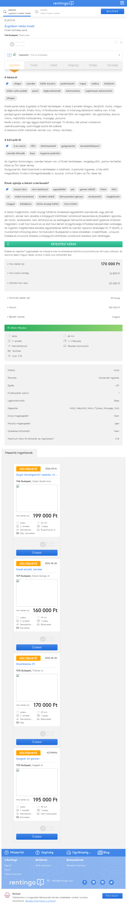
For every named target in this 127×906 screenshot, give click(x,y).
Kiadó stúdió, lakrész (29, 569)
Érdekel (37, 553)
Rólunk (7, 869)
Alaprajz (73, 65)
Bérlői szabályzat (43, 865)
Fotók (34, 65)
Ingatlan (14, 65)
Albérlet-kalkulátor (12, 874)
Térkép (93, 65)
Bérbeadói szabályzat (76, 865)
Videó (53, 65)
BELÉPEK (112, 11)
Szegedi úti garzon (28, 758)
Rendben (112, 895)
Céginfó (7, 865)
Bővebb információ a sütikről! (40, 901)
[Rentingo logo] (63, 3)
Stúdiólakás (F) (25, 664)
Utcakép (112, 65)
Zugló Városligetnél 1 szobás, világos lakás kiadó (46, 474)
